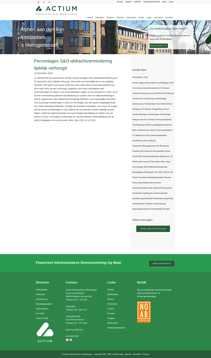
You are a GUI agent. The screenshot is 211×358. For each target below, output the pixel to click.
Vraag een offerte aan (153, 229)
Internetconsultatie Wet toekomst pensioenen (152, 188)
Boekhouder (112, 323)
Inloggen (111, 318)
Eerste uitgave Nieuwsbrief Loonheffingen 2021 (153, 83)
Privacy (146, 354)
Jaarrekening (41, 299)
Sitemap (128, 354)
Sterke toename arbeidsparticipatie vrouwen (151, 177)
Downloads (112, 304)
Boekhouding (118, 354)
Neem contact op (158, 46)
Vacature (158, 17)
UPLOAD (120, 2)
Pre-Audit (40, 313)
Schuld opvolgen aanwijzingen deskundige (151, 114)
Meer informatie (162, 263)
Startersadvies (42, 309)
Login (149, 17)
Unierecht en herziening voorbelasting (149, 99)
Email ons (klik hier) (74, 330)
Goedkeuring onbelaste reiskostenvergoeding (152, 198)
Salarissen (40, 294)
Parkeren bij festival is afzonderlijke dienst (151, 151)
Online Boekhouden (151, 2)
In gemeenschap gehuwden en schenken (150, 88)
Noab (141, 17)
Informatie (131, 17)
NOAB (164, 2)
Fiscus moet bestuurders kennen (146, 183)
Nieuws (120, 17)
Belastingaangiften (44, 304)
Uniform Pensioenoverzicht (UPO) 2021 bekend (153, 93)
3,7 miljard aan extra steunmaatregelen (149, 135)
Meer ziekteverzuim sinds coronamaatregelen (152, 130)
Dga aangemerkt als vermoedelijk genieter (151, 209)
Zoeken (128, 2)
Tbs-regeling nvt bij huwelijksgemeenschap (152, 125)
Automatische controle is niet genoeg (149, 204)
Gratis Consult (42, 318)
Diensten (99, 17)
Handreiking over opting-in (144, 141)
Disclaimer (137, 354)
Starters (110, 17)
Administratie (41, 290)
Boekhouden (112, 294)
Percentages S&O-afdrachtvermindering (149, 167)
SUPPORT (137, 2)
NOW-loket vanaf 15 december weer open (151, 162)
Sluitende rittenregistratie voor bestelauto (150, 146)
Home (90, 17)
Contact (169, 17)
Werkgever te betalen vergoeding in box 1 (151, 109)
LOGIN (171, 2)
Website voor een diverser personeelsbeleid (152, 120)
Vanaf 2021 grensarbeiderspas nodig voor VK (152, 156)
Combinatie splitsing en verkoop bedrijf (149, 193)
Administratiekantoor (116, 328)
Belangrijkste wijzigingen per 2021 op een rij (152, 172)
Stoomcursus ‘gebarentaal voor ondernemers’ (152, 104)
